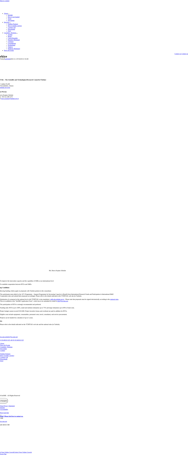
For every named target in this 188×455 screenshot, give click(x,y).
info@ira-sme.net (62, 301)
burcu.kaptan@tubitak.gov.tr (10, 98)
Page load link (4, 413)
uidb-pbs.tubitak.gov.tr (57, 299)
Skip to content (4, 1)
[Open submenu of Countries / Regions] (17, 33)
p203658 (7, 59)
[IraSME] (14, 10)
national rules (114, 299)
